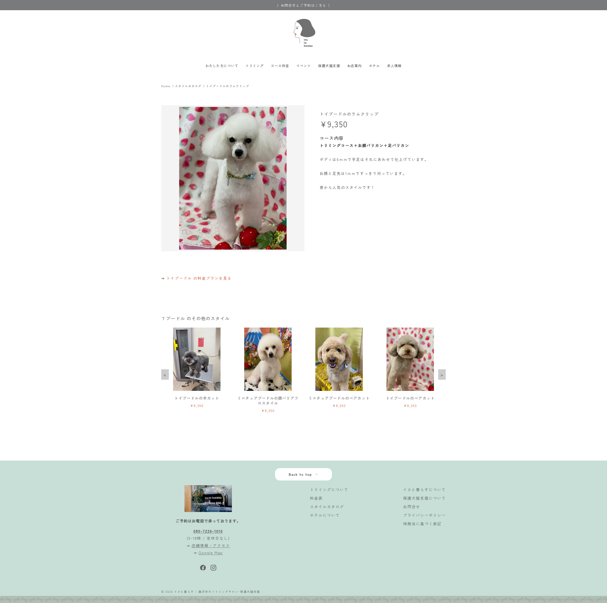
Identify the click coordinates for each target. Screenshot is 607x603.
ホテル (374, 65)
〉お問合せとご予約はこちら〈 (303, 5)
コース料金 (280, 65)
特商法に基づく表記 (422, 523)
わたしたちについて (221, 65)
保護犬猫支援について (424, 498)
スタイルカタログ (188, 86)
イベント (303, 65)
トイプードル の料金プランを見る (199, 278)
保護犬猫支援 (329, 65)
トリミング (254, 65)
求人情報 (394, 65)
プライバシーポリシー (424, 515)
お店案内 (354, 65)
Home (165, 86)
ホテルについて (325, 515)
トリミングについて (329, 489)
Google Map (210, 552)
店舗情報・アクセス (211, 545)
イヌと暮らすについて (424, 489)
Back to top (301, 474)
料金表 (316, 498)
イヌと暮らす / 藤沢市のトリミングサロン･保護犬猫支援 (217, 591)
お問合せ (411, 506)
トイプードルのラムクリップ (227, 86)
